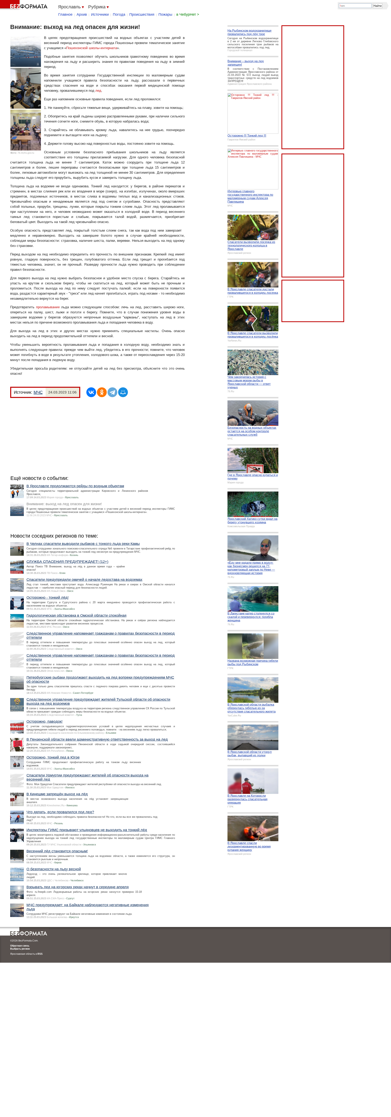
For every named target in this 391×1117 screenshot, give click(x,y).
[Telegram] (112, 392)
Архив (82, 14)
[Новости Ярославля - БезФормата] (24, 5)
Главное (65, 14)
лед (98, 91)
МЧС (38, 392)
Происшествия (141, 14)
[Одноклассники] (102, 392)
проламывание (48, 307)
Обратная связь (19, 945)
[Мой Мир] (123, 392)
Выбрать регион (20, 948)
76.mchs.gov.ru (26, 152)
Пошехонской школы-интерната (91, 48)
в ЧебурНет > (187, 14)
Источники (100, 14)
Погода (119, 14)
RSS (40, 953)
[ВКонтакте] (91, 392)
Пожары (165, 14)
